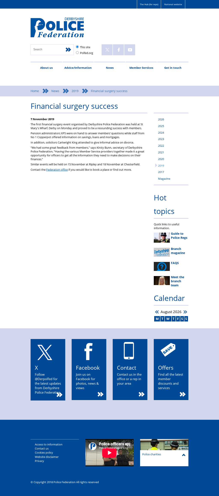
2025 (161, 126)
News (110, 68)
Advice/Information (78, 68)
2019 (75, 91)
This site (85, 47)
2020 (161, 159)
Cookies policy (44, 452)
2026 (161, 119)
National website (173, 4)
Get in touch (173, 68)
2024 (161, 132)
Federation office (57, 170)
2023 (161, 139)
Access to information (48, 444)
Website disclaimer (47, 457)
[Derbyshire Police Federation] (63, 29)
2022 (161, 146)
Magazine (164, 179)
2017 (161, 172)
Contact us (42, 448)
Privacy (39, 461)
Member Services (141, 68)
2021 (161, 152)
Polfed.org (86, 53)
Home (35, 91)
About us (46, 68)
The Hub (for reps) (149, 4)
